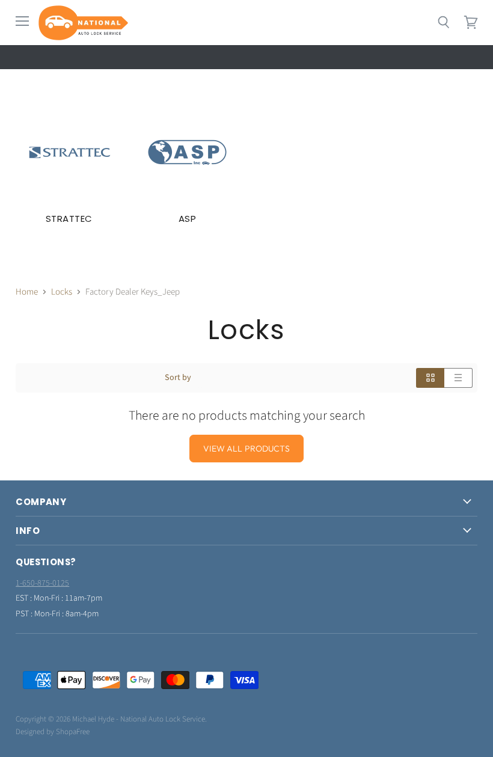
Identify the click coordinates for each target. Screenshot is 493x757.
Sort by (178, 377)
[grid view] (430, 378)
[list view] (458, 378)
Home (27, 292)
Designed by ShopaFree (53, 731)
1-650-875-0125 (42, 583)
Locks (61, 292)
